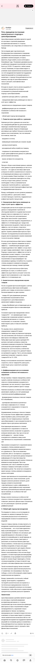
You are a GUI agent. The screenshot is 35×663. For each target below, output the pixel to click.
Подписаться (29, 28)
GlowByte (8, 27)
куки (12, 655)
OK (30, 655)
